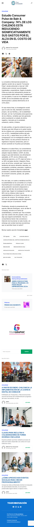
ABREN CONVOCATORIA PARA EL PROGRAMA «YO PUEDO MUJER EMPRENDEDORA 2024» (20, 283)
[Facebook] (13, 507)
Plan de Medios (19, 514)
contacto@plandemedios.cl (13, 521)
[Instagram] (16, 507)
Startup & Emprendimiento (19, 278)
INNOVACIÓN (6, 247)
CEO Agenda (6, 236)
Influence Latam (20, 243)
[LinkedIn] (18, 507)
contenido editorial (24, 236)
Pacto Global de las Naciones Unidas (12, 253)
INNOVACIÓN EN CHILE (19, 247)
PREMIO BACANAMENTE (12, 305)
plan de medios (7, 257)
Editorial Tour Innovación (12, 47)
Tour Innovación (17, 503)
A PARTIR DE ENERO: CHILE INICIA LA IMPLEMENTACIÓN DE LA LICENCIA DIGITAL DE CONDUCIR (17, 390)
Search (27, 351)
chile (14, 236)
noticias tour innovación (24, 250)
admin (7, 401)
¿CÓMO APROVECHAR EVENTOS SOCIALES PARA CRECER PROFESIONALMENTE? (15, 480)
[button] (2, 3)
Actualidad (5, 11)
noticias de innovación (8, 250)
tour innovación (18, 257)
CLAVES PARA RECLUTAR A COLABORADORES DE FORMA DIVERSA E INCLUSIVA (14, 435)
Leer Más (27, 402)
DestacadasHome (7, 243)
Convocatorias (16, 277)
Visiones (7, 302)
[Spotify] (20, 507)
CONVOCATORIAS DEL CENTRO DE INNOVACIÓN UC (16, 240)
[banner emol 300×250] (17, 330)
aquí (26, 230)
